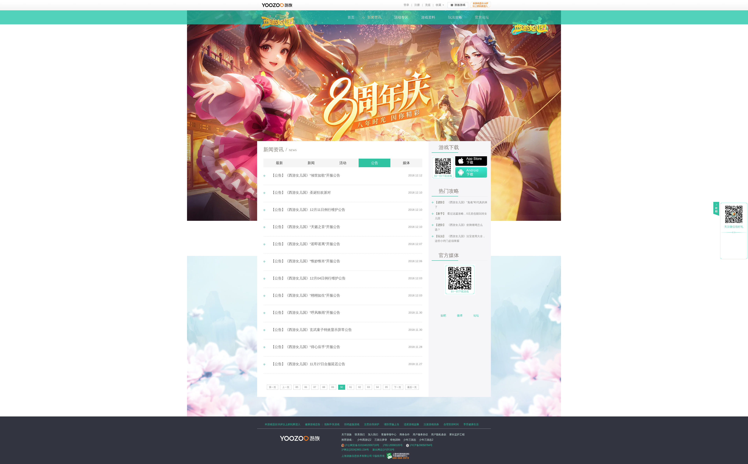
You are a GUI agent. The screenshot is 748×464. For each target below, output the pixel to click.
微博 (459, 315)
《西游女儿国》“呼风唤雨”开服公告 (305, 313)
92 (359, 387)
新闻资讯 (374, 17)
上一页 (285, 387)
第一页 (272, 387)
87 (314, 387)
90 (341, 387)
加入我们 (373, 434)
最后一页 (412, 387)
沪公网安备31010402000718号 (362, 445)
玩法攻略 (455, 17)
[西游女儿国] (277, 13)
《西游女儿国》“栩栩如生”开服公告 (305, 295)
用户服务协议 (420, 434)
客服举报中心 (388, 434)
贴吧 (443, 315)
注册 (417, 5)
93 (368, 387)
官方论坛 (482, 17)
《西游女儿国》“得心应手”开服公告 (305, 347)
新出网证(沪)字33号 (383, 449)
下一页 (397, 387)
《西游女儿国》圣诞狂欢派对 (301, 192)
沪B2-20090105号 (393, 445)
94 (377, 387)
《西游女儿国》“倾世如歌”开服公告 (305, 175)
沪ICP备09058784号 (421, 445)
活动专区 (401, 17)
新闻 (311, 163)
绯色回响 (395, 439)
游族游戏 (459, 5)
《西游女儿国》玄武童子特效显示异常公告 (311, 330)
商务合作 (405, 434)
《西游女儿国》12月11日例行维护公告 (308, 210)
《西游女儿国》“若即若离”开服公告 (305, 244)
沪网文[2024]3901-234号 (355, 449)
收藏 (438, 5)
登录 (406, 5)
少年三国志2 (426, 439)
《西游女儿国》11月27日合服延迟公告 (308, 364)
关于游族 (346, 434)
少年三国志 (409, 439)
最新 (279, 163)
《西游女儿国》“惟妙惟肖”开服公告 (305, 261)
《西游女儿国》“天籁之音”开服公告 (305, 227)
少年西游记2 (364, 439)
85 (296, 387)
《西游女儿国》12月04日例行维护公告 (308, 278)
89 (332, 387)
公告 (374, 163)
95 (386, 387)
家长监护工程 (457, 434)
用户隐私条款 (438, 434)
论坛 (476, 315)
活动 (342, 163)
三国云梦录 (380, 439)
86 (305, 387)
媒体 (406, 163)
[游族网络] (277, 5)
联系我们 (360, 434)
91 (350, 387)
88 (323, 387)
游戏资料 (428, 17)
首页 (351, 17)
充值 (427, 5)
